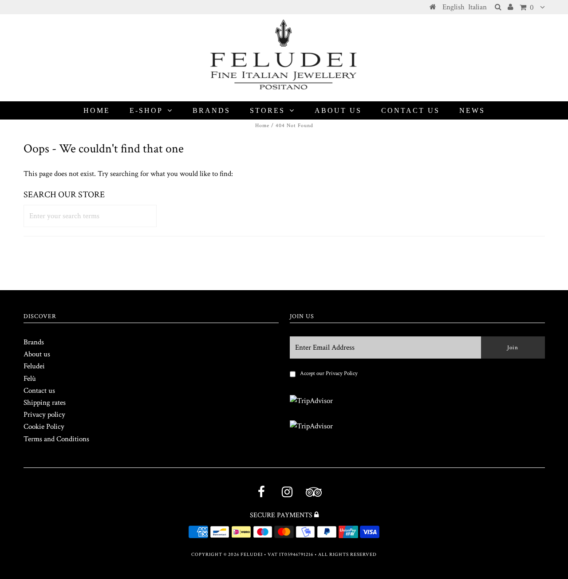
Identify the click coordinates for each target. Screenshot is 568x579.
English (453, 7)
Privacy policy (44, 414)
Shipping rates (45, 402)
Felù (30, 378)
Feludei (34, 366)
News (472, 110)
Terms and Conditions (56, 439)
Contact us (410, 110)
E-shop (146, 110)
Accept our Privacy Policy (329, 373)
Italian (477, 7)
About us (338, 110)
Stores (267, 110)
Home (96, 110)
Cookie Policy (44, 426)
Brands (211, 110)
